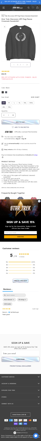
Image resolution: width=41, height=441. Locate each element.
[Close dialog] (39, 201)
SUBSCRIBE (20, 236)
